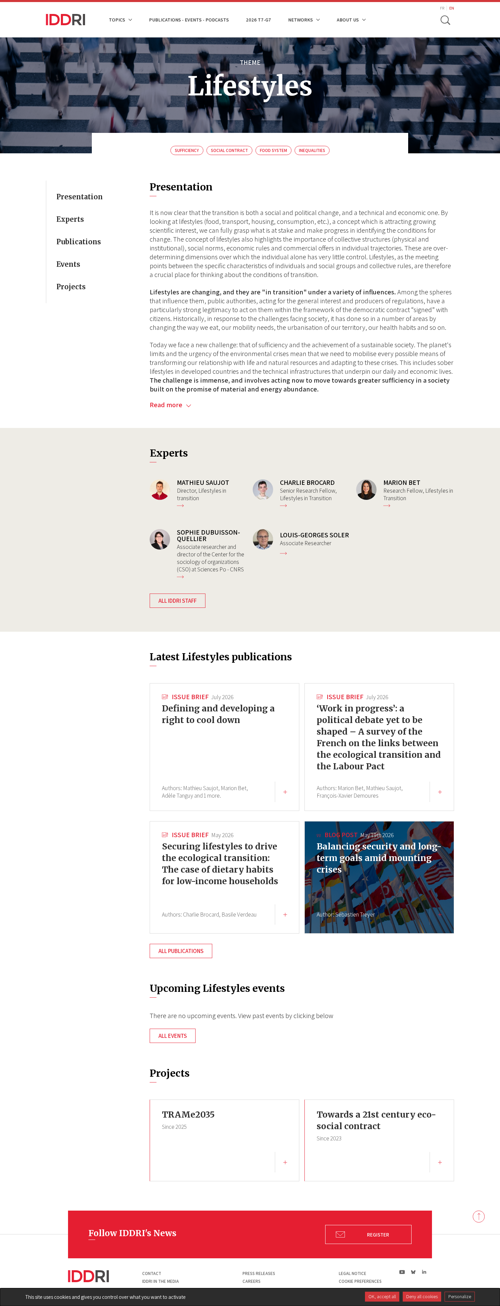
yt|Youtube (402, 1272)
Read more (167, 404)
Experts (70, 219)
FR (442, 8)
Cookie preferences (360, 1281)
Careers (252, 1281)
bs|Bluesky (413, 1272)
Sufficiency (187, 150)
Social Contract (229, 150)
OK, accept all (382, 1296)
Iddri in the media (160, 1281)
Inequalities (312, 150)
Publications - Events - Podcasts (189, 19)
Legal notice (352, 1273)
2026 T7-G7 (258, 19)
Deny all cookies (422, 1296)
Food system (273, 150)
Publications (78, 241)
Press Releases (259, 1273)
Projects (71, 286)
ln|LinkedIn (424, 1272)
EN (451, 8)
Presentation (79, 197)
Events (68, 264)
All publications (181, 951)
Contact (151, 1273)
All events (173, 1036)
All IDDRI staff (178, 600)
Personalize (459, 1296)
